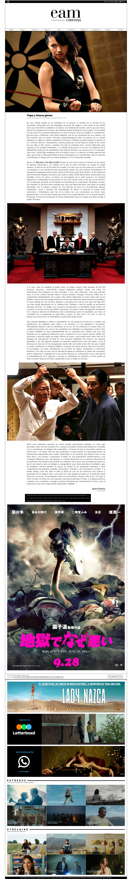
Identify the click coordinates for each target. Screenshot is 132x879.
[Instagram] (117, 676)
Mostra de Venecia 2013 (51, 677)
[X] (113, 676)
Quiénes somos (41, 877)
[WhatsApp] (121, 676)
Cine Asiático (32, 677)
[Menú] (8, 1)
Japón (42, 677)
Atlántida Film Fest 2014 (21, 677)
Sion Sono (60, 677)
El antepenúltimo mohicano (33, 6)
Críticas (38, 677)
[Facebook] (109, 676)
